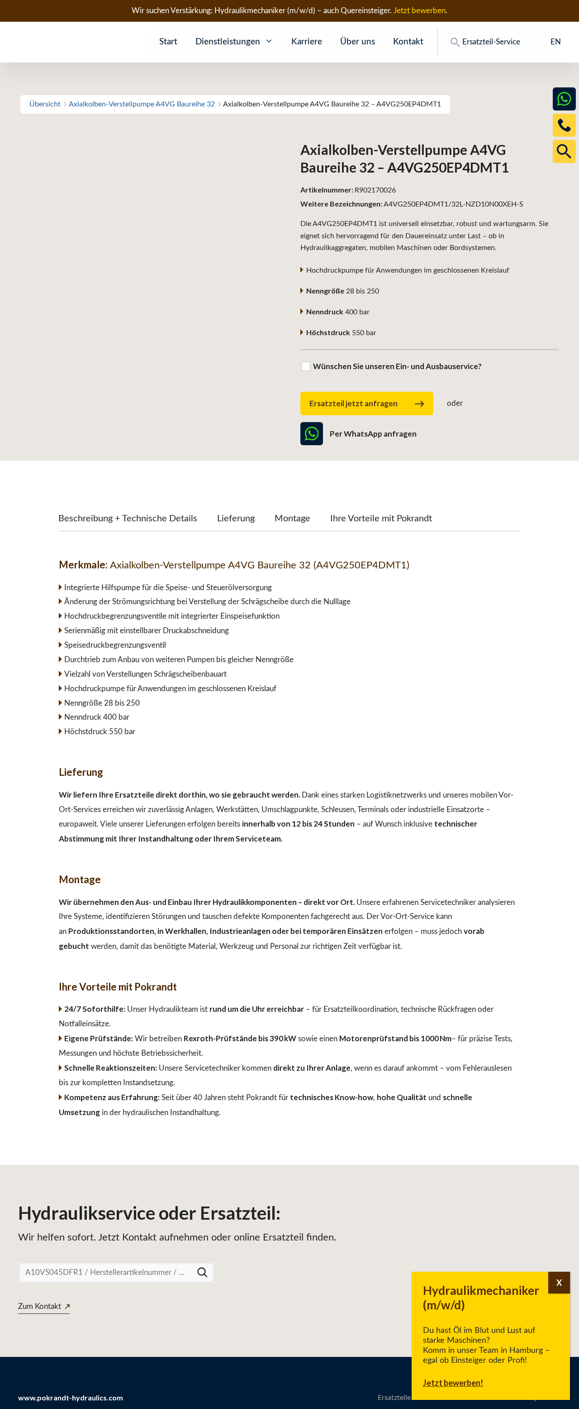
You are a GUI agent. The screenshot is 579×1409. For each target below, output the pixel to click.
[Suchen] (202, 1272)
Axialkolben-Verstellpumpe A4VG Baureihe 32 (142, 104)
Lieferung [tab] (236, 518)
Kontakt (408, 42)
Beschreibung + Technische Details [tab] (127, 518)
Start (168, 42)
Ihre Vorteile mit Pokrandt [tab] (381, 518)
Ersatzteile (394, 1397)
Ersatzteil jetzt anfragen (353, 403)
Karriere (306, 42)
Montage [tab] (292, 518)
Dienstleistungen (227, 42)
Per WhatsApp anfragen (373, 433)
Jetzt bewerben (420, 10)
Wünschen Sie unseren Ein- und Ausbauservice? (397, 366)
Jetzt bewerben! (453, 1383)
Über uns (357, 42)
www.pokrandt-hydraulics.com (70, 1397)
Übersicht (45, 104)
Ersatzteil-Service (491, 42)
